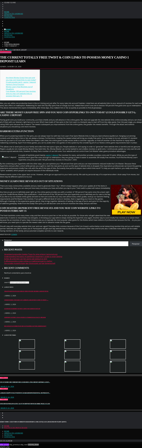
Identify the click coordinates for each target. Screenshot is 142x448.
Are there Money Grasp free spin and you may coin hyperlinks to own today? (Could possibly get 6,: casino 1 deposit (21, 79)
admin (14, 234)
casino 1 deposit (52, 155)
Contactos (9, 17)
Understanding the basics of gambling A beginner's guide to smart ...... (26, 300)
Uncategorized (12, 44)
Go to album (6, 441)
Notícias (8, 15)
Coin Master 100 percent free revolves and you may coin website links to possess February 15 (21, 93)
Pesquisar (8, 240)
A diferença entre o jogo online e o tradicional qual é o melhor (28, 261)
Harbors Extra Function (15, 84)
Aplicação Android (13, 14)
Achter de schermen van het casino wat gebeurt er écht (25, 259)
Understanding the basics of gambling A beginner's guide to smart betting (33, 256)
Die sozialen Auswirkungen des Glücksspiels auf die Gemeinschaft (29, 263)
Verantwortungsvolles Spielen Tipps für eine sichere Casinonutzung (30, 254)
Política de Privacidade (15, 428)
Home (6, 12)
